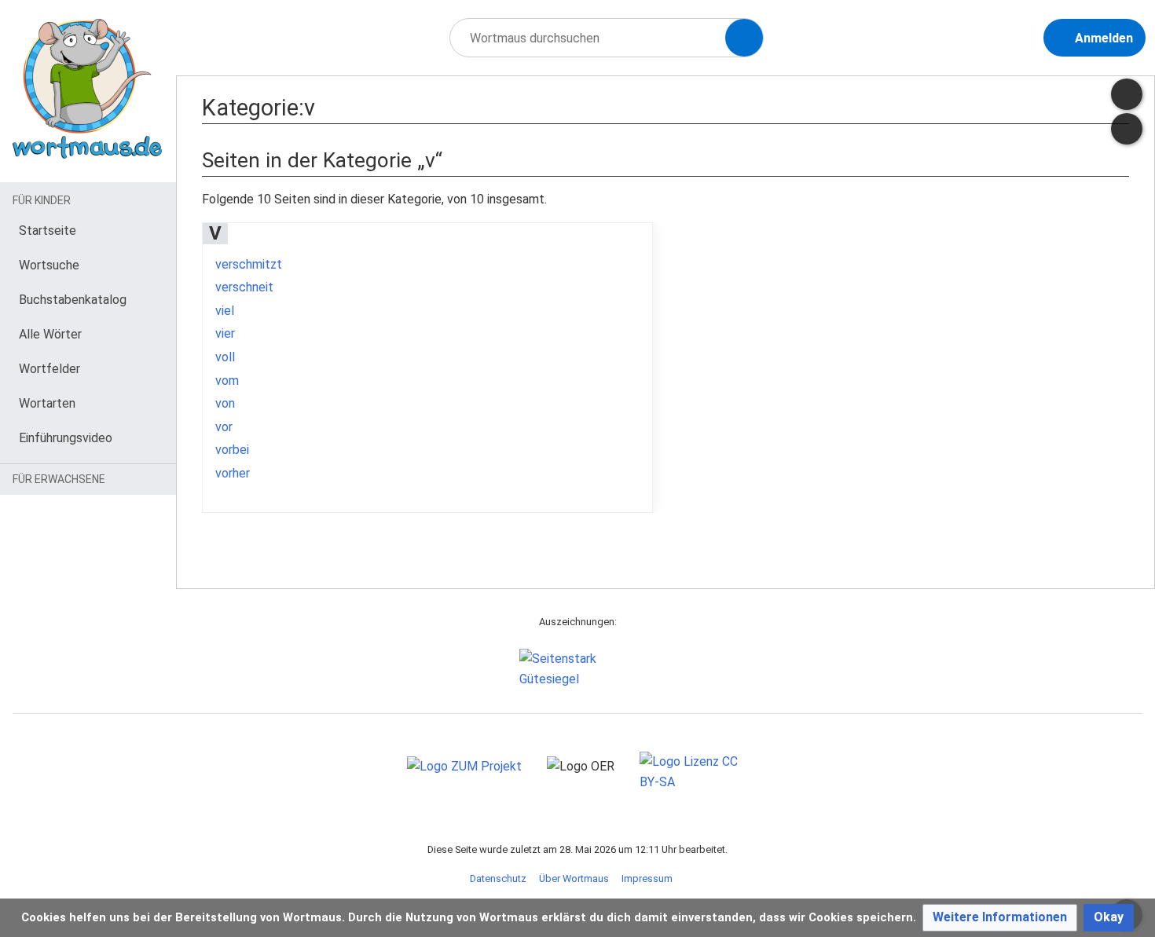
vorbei (232, 449)
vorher (232, 473)
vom (227, 380)
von (225, 403)
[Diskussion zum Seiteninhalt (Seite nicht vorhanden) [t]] (1126, 94)
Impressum (647, 878)
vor (224, 426)
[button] (999, 918)
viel (224, 310)
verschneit (244, 287)
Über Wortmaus (574, 878)
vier (225, 333)
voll (225, 357)
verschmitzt (248, 264)
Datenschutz (498, 878)
